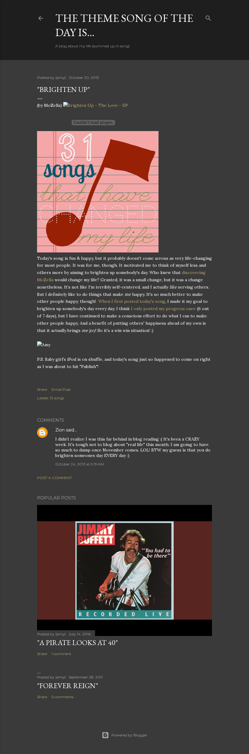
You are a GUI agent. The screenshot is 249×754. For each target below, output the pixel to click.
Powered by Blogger (129, 735)
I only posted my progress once (163, 308)
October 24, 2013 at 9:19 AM (79, 464)
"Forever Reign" (67, 685)
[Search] (208, 17)
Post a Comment (54, 477)
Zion (60, 430)
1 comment (61, 653)
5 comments (62, 697)
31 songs (57, 398)
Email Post (61, 389)
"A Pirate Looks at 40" (77, 642)
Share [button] (42, 389)
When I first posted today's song (131, 301)
